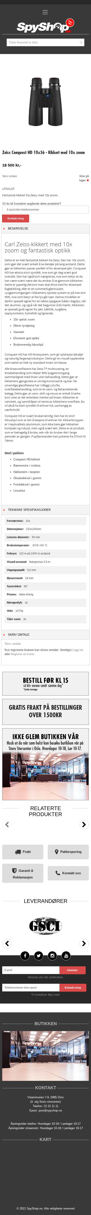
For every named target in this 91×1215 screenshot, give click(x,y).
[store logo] (45, 26)
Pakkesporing (71, 852)
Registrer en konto (22, 654)
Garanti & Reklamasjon (23, 874)
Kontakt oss (71, 873)
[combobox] (45, 42)
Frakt (27, 852)
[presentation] (84, 824)
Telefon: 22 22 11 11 (45, 1106)
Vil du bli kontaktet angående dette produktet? (31, 203)
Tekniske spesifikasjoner (29, 509)
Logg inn (77, 650)
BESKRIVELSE (18, 228)
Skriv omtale (9, 176)
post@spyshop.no (50, 1110)
